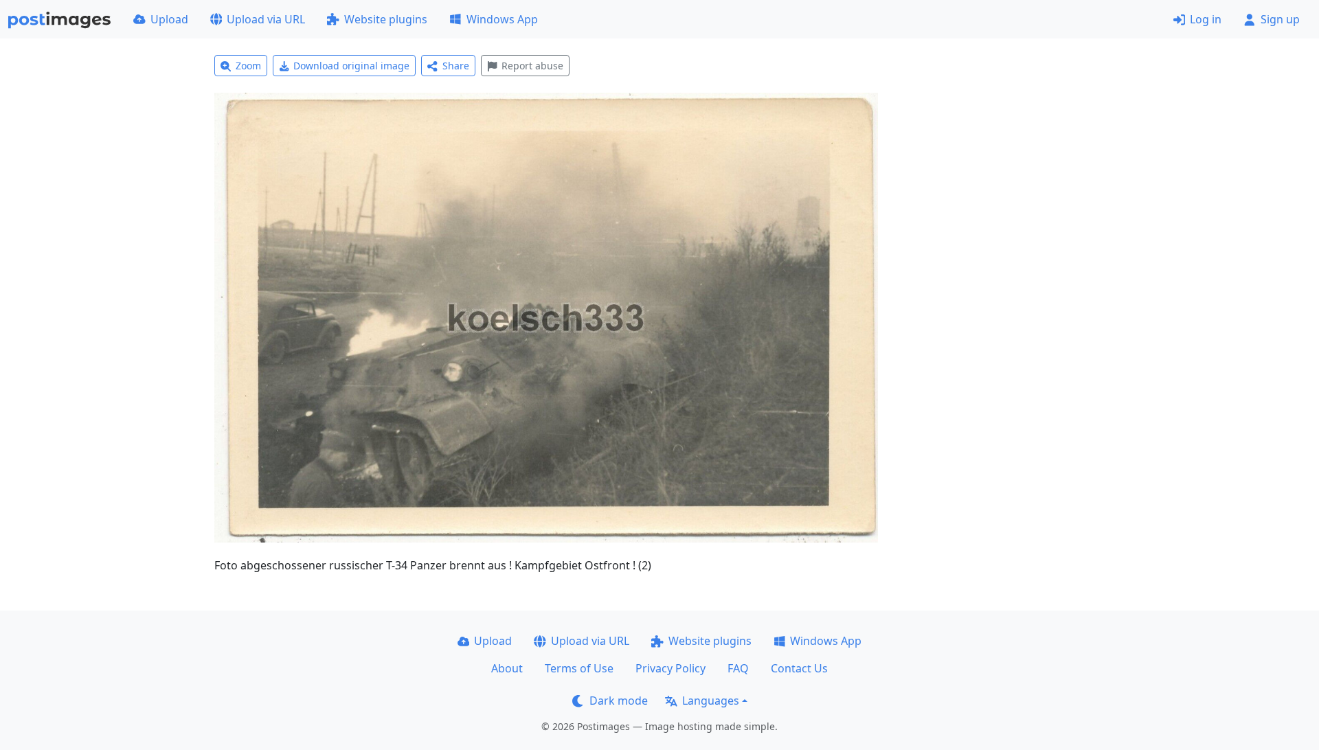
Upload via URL (266, 19)
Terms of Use (579, 668)
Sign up (1280, 19)
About (507, 668)
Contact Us (799, 668)
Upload (169, 19)
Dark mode (618, 700)
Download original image (351, 65)
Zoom (248, 65)
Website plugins (385, 19)
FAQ (738, 668)
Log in (1205, 19)
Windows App (502, 19)
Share (455, 65)
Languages (710, 700)
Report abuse (532, 65)
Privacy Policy (670, 668)
